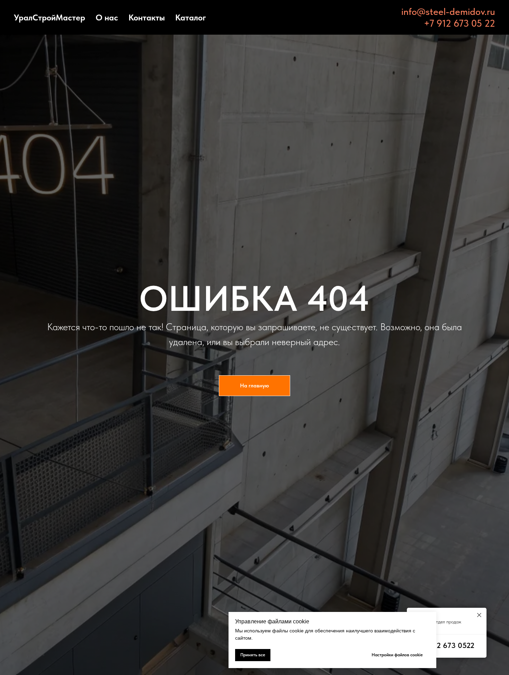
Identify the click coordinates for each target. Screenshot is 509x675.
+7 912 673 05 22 (459, 23)
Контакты (146, 17)
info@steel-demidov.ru (448, 11)
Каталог (190, 17)
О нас (107, 17)
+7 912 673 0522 (446, 645)
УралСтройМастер (49, 17)
